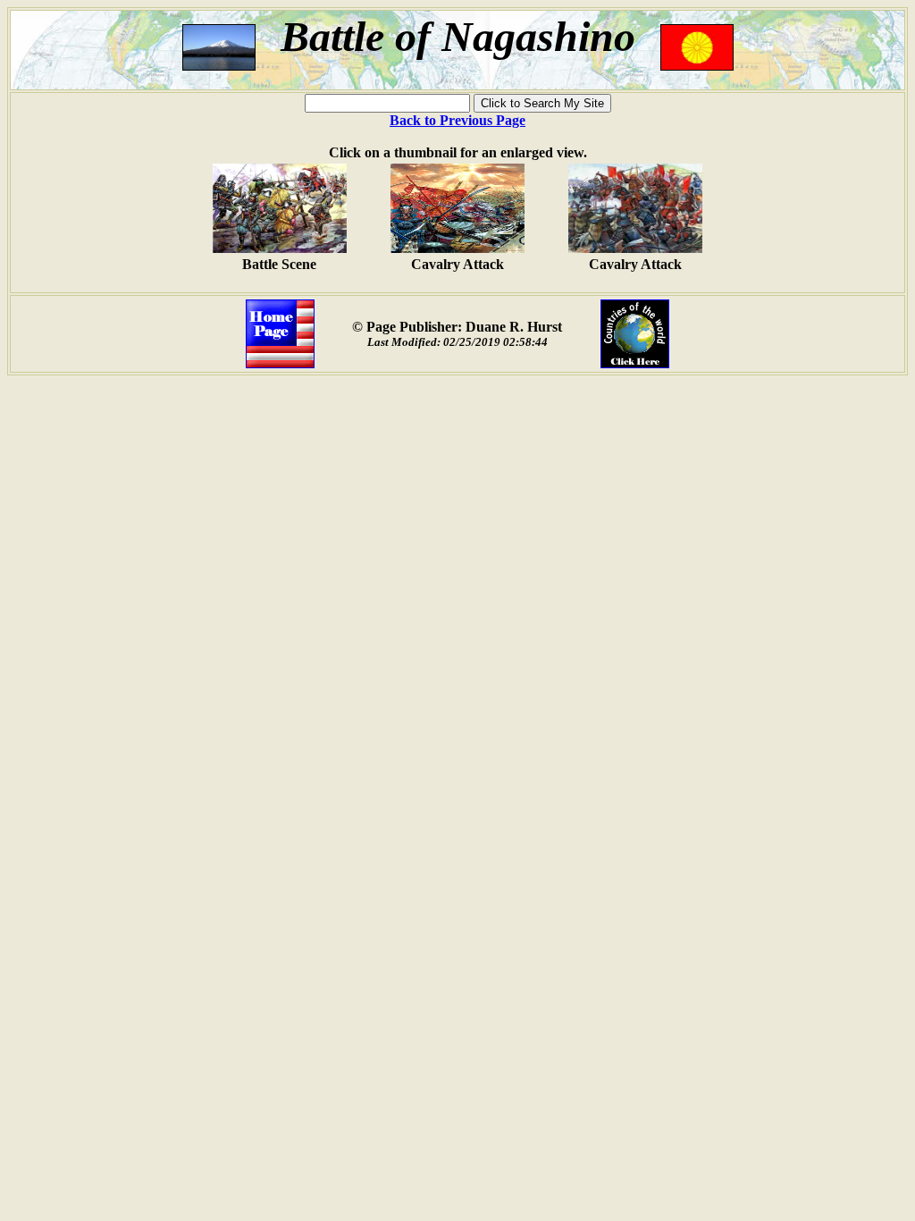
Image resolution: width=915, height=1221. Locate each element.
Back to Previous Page (457, 120)
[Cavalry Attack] (457, 248)
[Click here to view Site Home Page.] (280, 363)
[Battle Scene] (280, 248)
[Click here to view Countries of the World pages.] (634, 363)
